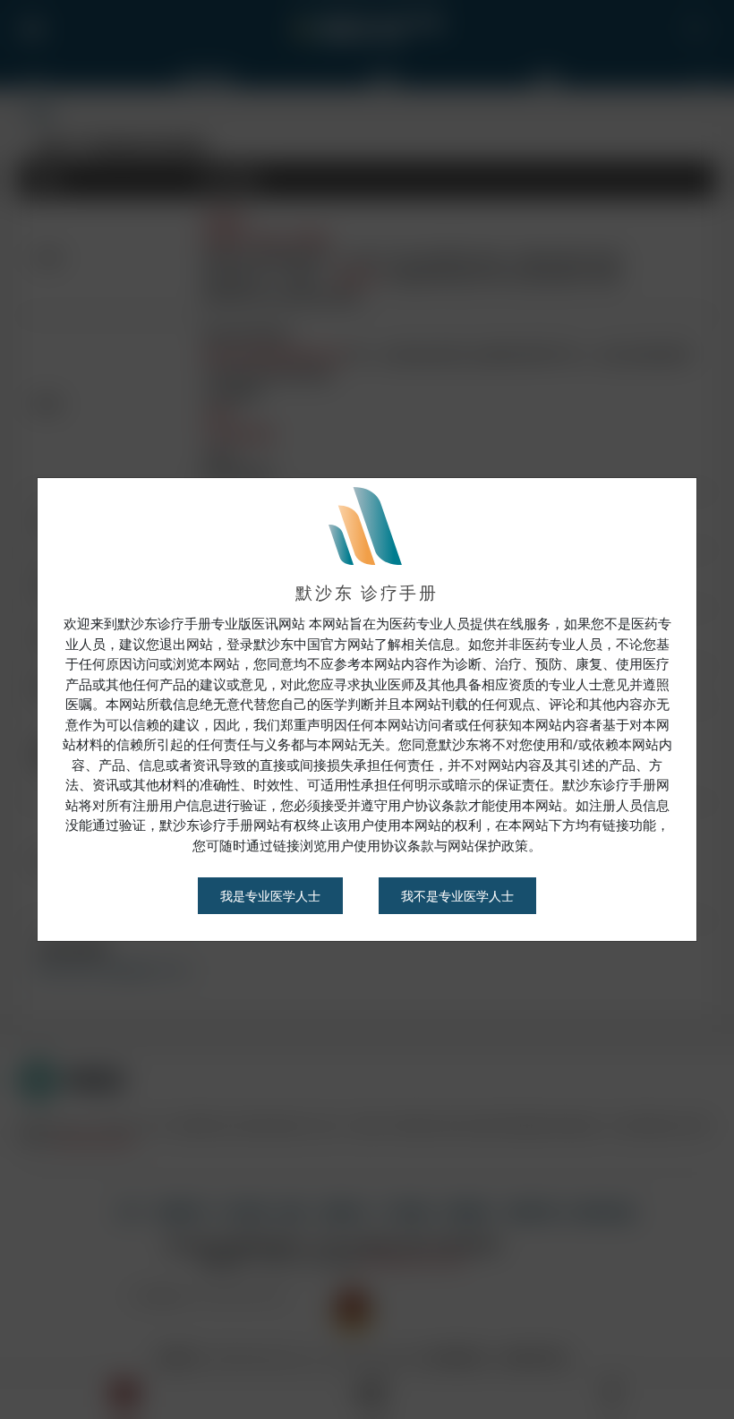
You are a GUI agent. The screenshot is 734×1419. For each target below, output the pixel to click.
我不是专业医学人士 (457, 895)
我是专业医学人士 (270, 895)
